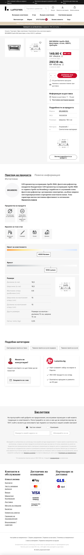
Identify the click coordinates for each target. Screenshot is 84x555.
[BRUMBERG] (12, 190)
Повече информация (47, 175)
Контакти (8, 483)
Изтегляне (11, 178)
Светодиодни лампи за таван (17, 348)
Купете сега (61, 23)
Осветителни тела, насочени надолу (40, 31)
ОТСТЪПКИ (40, 19)
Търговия (13, 31)
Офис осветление (22, 31)
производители (54, 458)
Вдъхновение (10, 522)
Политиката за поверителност (67, 453)
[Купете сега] (42, 25)
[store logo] (13, 9)
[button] (40, 43)
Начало (7, 31)
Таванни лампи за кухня (69, 348)
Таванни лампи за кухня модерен (44, 348)
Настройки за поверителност (18, 537)
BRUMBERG (63, 111)
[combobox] (36, 8)
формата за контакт (29, 453)
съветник (8, 525)
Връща (7, 492)
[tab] (18, 175)
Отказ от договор (12, 479)
